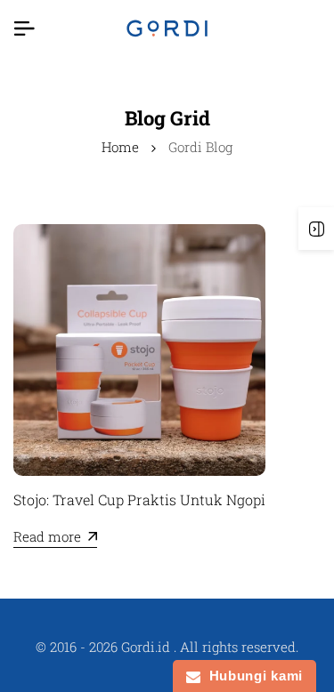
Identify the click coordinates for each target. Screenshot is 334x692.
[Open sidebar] (316, 228)
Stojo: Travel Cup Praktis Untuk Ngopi (139, 499)
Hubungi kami (251, 675)
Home (120, 147)
